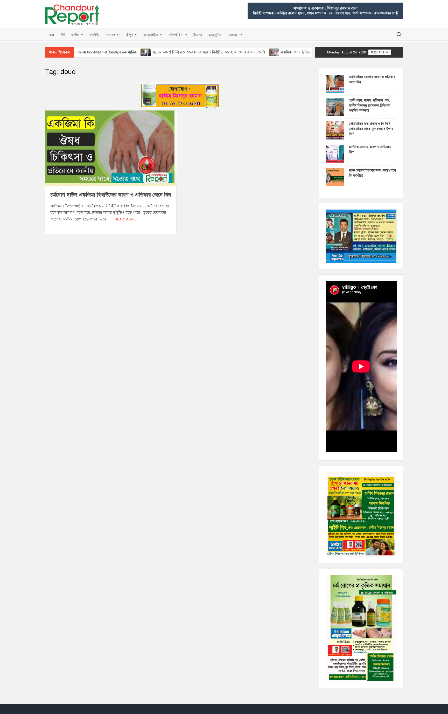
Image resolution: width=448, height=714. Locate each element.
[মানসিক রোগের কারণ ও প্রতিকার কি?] (335, 153)
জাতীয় (75, 34)
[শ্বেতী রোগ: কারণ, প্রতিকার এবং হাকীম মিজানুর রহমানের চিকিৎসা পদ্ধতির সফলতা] (335, 107)
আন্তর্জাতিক (150, 34)
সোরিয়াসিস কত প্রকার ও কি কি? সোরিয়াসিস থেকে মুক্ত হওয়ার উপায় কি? (371, 129)
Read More (125, 219)
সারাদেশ (110, 34)
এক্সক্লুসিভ (214, 34)
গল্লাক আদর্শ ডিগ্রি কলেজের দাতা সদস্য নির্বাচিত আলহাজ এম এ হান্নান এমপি (187, 52)
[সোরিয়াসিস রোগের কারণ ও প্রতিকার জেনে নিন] (335, 83)
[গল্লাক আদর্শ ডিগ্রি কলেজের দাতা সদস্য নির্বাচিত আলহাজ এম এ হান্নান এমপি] (124, 52)
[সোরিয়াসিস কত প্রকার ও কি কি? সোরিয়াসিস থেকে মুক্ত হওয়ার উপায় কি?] (335, 130)
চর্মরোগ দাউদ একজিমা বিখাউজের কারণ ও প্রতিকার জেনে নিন (110, 195)
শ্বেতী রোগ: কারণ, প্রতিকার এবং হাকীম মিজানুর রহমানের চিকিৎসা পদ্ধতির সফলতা (369, 105)
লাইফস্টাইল (175, 34)
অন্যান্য (232, 34)
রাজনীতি (94, 34)
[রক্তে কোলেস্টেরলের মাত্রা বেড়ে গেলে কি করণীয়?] (335, 177)
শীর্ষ (62, 34)
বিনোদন (197, 34)
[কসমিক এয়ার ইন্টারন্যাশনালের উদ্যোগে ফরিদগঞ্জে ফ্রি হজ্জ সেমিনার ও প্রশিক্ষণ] (253, 52)
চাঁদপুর (129, 34)
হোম (51, 34)
